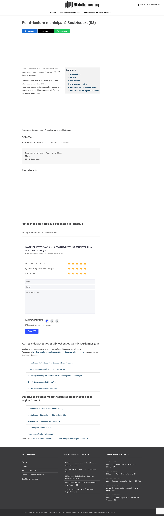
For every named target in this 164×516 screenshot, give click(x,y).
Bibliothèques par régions (70, 12)
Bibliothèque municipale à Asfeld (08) (42, 388)
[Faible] (73, 264)
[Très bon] (81, 264)
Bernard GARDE (111, 485)
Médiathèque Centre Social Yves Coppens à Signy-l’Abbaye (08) (52, 363)
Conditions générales (30, 479)
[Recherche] (115, 12)
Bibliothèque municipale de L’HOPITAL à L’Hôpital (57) (121, 465)
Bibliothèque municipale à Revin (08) (42, 382)
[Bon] (77, 264)
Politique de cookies (29, 470)
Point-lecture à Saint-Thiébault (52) (41, 434)
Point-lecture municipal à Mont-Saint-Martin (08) (46, 369)
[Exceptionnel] (85, 264)
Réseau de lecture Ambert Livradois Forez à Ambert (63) (122, 489)
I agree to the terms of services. (39, 325)
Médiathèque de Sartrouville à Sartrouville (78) (123, 481)
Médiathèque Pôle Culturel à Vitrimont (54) (44, 421)
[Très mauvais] (69, 264)
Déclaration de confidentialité (33, 475)
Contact (25, 466)
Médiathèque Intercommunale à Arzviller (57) (45, 408)
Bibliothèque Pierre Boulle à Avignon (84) (121, 474)
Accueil (53, 12)
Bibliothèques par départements (97, 12)
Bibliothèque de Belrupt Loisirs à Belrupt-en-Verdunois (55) (122, 498)
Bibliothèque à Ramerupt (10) (39, 428)
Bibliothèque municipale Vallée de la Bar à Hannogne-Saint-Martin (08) (55, 375)
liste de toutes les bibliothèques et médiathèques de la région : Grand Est (60, 439)
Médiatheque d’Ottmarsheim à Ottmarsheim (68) (47, 415)
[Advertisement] (61, 51)
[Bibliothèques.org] (82, 4)
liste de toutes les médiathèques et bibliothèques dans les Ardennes (58, 352)
